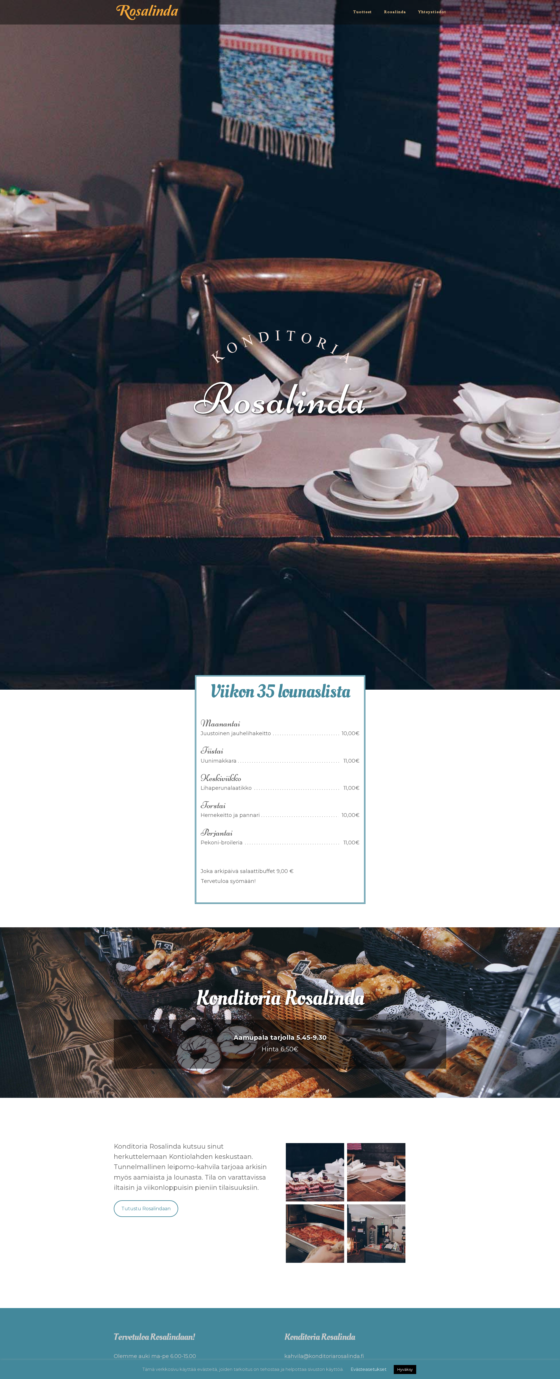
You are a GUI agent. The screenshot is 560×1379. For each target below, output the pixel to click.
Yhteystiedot (432, 12)
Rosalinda (395, 12)
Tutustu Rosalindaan (146, 1208)
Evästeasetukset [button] (368, 1369)
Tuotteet (362, 12)
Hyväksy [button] (405, 1369)
